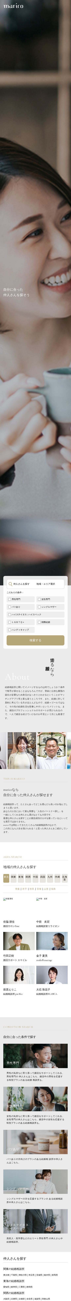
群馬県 (55, 1275)
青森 (17, 889)
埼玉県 (32, 1275)
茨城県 (39, 1275)
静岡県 (30, 1287)
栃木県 (47, 1275)
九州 (50, 877)
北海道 (64, 878)
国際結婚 (45, 622)
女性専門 (45, 599)
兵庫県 (14, 1299)
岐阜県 (14, 1287)
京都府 (22, 1299)
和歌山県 (46, 1299)
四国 (42, 877)
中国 (35, 877)
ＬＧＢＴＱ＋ (18, 622)
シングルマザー (48, 607)
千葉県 (14, 1275)
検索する (35, 640)
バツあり (16, 607)
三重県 (22, 1287)
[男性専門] (35, 1067)
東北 (6, 877)
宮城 (39, 889)
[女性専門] (35, 1110)
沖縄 (57, 877)
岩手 (24, 889)
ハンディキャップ (20, 630)
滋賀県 (37, 1299)
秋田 (32, 889)
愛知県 (6, 1287)
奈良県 (30, 1299)
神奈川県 (23, 1275)
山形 (46, 889)
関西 (28, 877)
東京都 (6, 1275)
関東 (13, 877)
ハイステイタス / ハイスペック (26, 614)
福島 (53, 889)
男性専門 (16, 599)
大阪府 (6, 1299)
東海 (20, 877)
